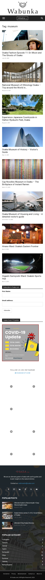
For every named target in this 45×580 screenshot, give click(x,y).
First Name (6, 291)
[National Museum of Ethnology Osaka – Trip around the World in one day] (22, 72)
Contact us (31, 574)
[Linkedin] (20, 489)
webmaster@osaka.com (26, 483)
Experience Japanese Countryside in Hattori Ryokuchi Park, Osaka (19, 118)
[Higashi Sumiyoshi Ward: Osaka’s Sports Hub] (22, 263)
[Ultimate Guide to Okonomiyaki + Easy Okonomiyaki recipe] (7, 505)
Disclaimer (6, 574)
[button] (3, 18)
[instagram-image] (11, 386)
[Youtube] (37, 489)
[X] (31, 489)
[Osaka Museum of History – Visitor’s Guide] (22, 137)
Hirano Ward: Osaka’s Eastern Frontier (20, 246)
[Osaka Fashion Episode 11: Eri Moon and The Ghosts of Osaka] (22, 40)
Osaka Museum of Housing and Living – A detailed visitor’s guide (22, 215)
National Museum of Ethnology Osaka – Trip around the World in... (21, 86)
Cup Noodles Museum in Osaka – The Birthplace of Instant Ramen (20, 183)
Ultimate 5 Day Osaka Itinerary (24, 523)
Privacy (14, 574)
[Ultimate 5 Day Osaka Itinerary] (7, 525)
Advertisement (22, 574)
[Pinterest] (25, 489)
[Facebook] (8, 489)
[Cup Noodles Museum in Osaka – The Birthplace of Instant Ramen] (22, 169)
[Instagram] (14, 489)
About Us (39, 574)
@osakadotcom (22, 373)
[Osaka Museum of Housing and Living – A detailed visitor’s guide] (22, 201)
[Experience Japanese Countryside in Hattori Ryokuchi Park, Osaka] (22, 105)
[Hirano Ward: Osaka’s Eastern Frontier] (22, 234)
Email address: (7, 300)
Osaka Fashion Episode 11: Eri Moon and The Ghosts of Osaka (22, 54)
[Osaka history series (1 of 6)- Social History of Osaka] (7, 515)
